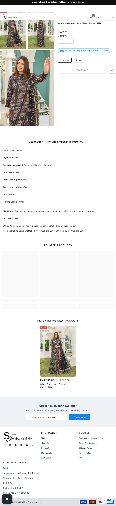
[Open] (7, 499)
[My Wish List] (97, 17)
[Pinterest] (16, 445)
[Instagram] (10, 445)
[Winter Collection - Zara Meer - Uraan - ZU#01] (58, 351)
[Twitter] (32, 445)
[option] (58, 358)
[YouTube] (27, 445)
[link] (20, 300)
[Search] (104, 17)
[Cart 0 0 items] (91, 16)
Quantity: (62, 36)
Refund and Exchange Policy (65, 141)
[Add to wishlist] (112, 70)
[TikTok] (21, 445)
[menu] (112, 16)
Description (36, 141)
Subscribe (80, 417)
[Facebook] (5, 445)
